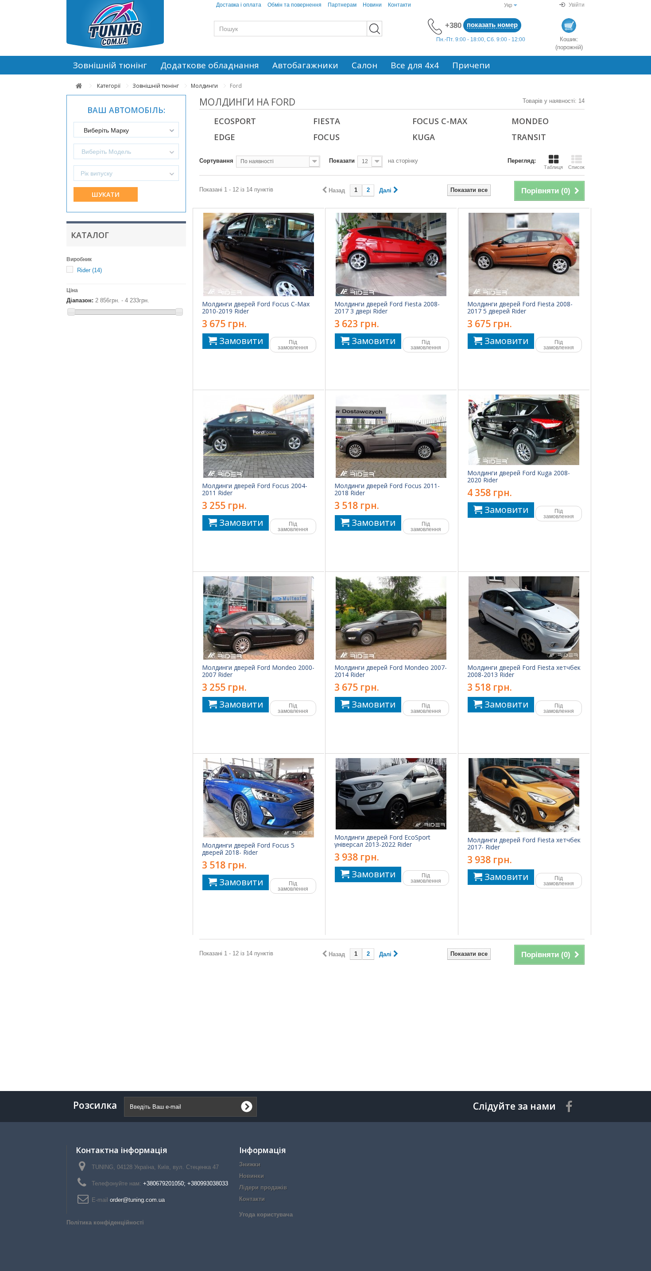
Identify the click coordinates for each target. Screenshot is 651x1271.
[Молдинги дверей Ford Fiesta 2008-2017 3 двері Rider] (391, 254)
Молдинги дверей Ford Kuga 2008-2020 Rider (518, 476)
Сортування (216, 160)
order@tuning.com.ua (137, 1200)
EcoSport (235, 121)
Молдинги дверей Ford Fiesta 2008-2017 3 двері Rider (387, 308)
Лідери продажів (263, 1187)
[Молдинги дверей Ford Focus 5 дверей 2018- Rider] (258, 797)
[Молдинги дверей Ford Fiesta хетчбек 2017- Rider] (523, 795)
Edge (224, 137)
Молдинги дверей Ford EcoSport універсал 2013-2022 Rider (382, 841)
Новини (372, 5)
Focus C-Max (439, 121)
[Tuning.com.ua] (126, 24)
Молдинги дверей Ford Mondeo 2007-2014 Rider (390, 671)
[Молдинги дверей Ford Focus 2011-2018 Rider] (391, 436)
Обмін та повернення (294, 5)
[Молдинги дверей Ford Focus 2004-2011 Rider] (258, 436)
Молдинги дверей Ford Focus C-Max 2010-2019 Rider (256, 308)
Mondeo (530, 121)
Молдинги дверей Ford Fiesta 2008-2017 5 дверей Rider (520, 308)
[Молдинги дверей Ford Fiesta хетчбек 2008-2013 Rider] (523, 618)
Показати (342, 160)
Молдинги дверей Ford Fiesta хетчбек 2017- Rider (524, 844)
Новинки (251, 1176)
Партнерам (342, 5)
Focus (326, 137)
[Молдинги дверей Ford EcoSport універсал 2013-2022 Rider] (391, 793)
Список (576, 167)
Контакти (399, 5)
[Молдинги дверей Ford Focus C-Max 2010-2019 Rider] (258, 254)
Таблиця (553, 167)
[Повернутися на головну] (79, 85)
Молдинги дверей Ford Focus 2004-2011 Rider (254, 489)
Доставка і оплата (238, 5)
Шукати (106, 194)
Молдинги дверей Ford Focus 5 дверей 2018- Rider (248, 849)
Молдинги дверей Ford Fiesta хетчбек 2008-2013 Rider (524, 671)
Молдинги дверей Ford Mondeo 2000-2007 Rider (258, 671)
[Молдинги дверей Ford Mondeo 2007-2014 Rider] (391, 618)
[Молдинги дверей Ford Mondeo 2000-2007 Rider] (258, 618)
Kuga (423, 137)
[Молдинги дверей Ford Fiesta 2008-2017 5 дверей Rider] (523, 254)
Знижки (249, 1164)
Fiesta (326, 121)
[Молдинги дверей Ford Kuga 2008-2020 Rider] (523, 430)
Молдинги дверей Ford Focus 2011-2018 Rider (387, 489)
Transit (529, 137)
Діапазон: (79, 300)
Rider (89, 270)
